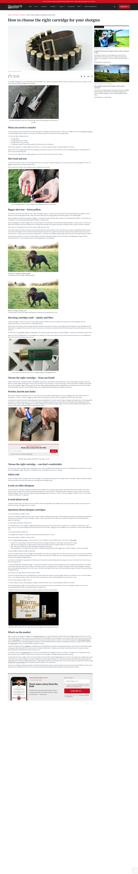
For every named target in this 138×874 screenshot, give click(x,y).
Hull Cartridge (15, 640)
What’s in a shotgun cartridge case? (17, 310)
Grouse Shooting (108, 83)
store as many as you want (21, 540)
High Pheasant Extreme (84, 640)
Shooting (43, 6)
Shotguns (22, 15)
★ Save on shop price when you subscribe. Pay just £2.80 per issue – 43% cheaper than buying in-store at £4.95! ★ (69, 1)
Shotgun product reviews (99, 48)
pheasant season (38, 636)
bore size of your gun (86, 131)
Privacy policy (29, 454)
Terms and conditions (84, 695)
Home (9, 15)
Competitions (71, 6)
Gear (35, 6)
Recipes (61, 6)
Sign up (53, 451)
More (78, 6)
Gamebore (27, 646)
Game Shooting (97, 83)
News (30, 6)
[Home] (15, 6)
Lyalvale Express (26, 652)
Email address (68, 677)
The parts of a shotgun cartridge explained (19, 273)
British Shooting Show (91, 6)
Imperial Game (14, 643)
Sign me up (77, 691)
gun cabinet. (73, 540)
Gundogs (52, 6)
